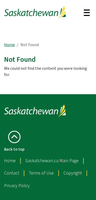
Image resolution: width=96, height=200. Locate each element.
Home (9, 45)
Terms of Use (41, 173)
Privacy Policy (17, 185)
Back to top (14, 149)
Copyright (72, 173)
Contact (11, 173)
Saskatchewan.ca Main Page (52, 161)
